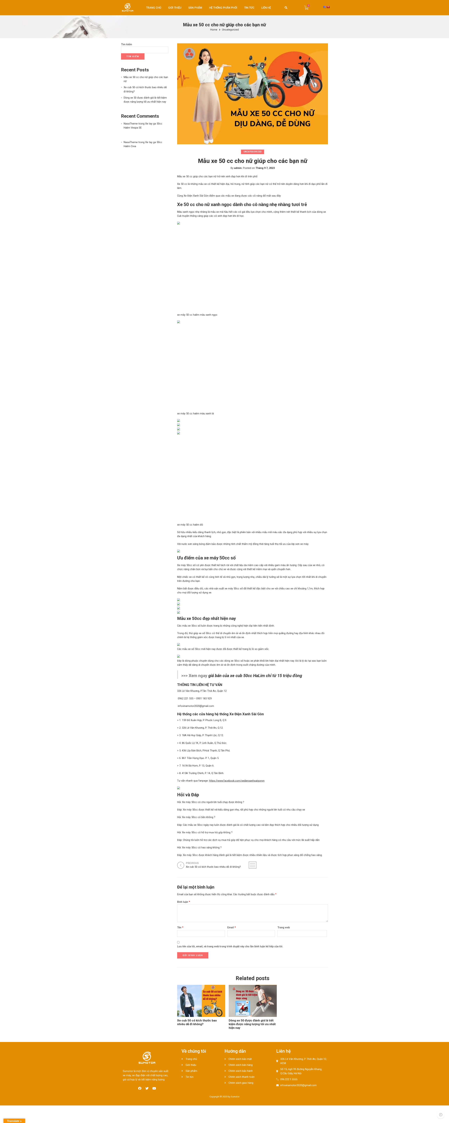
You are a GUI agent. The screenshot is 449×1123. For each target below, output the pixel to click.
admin (238, 168)
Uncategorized (230, 30)
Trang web (283, 927)
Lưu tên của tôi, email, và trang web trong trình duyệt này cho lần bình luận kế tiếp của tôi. (230, 946)
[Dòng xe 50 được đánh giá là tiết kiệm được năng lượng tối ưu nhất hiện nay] (253, 1001)
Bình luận (183, 901)
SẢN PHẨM (195, 7)
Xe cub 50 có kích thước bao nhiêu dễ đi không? (197, 1022)
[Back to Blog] (252, 865)
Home (213, 30)
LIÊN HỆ (266, 7)
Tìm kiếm (126, 44)
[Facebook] (140, 1088)
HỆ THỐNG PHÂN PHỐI (223, 7)
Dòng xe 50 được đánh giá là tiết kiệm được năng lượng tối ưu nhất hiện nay (252, 1024)
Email (231, 927)
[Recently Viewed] (441, 1115)
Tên (180, 927)
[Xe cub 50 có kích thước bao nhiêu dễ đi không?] (201, 1001)
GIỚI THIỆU (174, 7)
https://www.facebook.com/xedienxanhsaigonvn (236, 780)
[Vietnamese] (328, 7)
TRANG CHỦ (153, 7)
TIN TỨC (249, 7)
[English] (324, 7)
